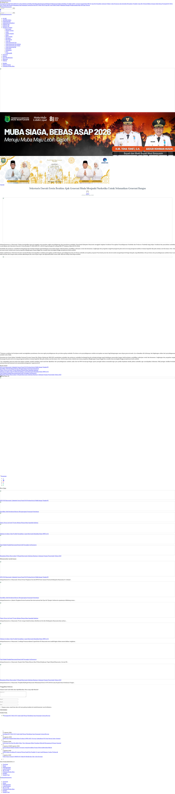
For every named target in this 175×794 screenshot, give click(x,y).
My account (6, 770)
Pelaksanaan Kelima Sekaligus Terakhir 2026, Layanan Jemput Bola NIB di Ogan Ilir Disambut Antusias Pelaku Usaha (82, 4)
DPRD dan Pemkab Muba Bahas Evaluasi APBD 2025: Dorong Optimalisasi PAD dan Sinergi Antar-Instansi (31, 738)
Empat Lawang (9, 30)
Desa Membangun (8, 57)
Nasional (5, 54)
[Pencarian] (0, 11)
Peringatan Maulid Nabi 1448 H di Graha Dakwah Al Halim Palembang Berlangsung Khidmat (25, 4)
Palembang (8, 50)
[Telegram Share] (3, 483)
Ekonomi (5, 59)
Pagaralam (8, 48)
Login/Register (7, 769)
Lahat (7, 32)
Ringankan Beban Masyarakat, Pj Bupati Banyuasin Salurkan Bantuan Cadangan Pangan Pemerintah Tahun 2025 (30, 374)
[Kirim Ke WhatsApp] (3, 485)
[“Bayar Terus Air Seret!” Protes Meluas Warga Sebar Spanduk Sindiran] (87, 517)
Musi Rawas (8, 39)
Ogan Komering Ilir (10, 47)
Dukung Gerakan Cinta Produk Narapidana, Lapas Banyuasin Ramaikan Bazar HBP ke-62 (24, 371)
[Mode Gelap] (0, 10)
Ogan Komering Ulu (10, 42)
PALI (6, 51)
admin (87, 193)
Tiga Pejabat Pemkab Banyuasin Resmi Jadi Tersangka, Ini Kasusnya (18, 373)
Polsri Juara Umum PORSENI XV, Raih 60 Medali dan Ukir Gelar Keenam (23, 756)
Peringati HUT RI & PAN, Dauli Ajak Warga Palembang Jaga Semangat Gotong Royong (26, 734)
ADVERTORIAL (7, 20)
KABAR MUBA (7, 21)
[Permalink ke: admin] (87, 192)
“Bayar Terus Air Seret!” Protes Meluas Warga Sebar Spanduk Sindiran (19, 370)
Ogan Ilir (7, 41)
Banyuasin (8, 29)
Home (4, 766)
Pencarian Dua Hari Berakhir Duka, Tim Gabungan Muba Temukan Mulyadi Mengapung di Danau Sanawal (32, 743)
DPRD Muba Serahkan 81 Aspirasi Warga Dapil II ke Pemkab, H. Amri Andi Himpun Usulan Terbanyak (30, 752)
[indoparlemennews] (6, 7)
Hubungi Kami (7, 65)
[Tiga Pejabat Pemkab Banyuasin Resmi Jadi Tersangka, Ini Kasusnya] (87, 539)
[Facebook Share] (3, 478)
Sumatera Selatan (7, 27)
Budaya (5, 56)
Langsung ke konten (5, 1)
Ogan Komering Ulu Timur (12, 45)
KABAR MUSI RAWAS (9, 23)
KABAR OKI (6, 26)
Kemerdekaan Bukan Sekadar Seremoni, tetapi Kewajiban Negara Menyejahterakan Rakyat (27, 747)
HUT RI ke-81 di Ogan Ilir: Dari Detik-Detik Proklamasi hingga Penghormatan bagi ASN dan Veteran (63, 5)
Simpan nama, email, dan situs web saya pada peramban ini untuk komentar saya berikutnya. (27, 707)
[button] (14, 8)
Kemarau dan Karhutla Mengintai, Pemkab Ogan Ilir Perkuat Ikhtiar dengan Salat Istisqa (138, 4)
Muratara (8, 38)
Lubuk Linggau (9, 33)
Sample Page (6, 775)
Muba (7, 35)
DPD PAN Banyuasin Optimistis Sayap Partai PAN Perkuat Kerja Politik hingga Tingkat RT (24, 367)
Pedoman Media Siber (9, 66)
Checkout (5, 764)
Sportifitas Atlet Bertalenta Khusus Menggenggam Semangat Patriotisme (19, 368)
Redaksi (5, 63)
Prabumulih (8, 53)
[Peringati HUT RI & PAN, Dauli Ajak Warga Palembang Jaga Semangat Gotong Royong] (89, 722)
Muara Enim (8, 36)
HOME (5, 18)
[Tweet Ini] (3, 480)
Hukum (5, 60)
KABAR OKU (6, 24)
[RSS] (3, 759)
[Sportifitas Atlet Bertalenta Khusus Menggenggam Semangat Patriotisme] (87, 506)
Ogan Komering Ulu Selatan (13, 44)
